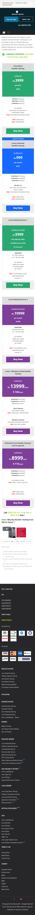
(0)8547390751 (6, 606)
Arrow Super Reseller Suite (9, 840)
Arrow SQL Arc (6, 834)
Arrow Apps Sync (6, 774)
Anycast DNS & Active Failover (10, 780)
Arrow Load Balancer (8, 772)
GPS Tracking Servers (8, 757)
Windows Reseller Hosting (9, 676)
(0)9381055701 (6, 603)
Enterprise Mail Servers (8, 752)
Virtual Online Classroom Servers (11, 763)
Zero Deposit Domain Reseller (10, 687)
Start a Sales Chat (7, 589)
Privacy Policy (6, 853)
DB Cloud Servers (7, 803)
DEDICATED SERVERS (8, 739)
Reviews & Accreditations (9, 878)
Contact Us (5, 886)
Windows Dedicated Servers (10, 746)
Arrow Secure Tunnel (8, 828)
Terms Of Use (6, 858)
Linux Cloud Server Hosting (9, 791)
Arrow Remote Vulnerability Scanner (12, 843)
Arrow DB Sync (6, 777)
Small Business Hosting (8, 706)
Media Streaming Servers (9, 755)
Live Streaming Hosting (8, 715)
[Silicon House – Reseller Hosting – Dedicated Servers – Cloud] (4, 32)
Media (3, 875)
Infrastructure (6, 872)
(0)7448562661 (6, 600)
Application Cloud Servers (9, 800)
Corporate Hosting (7, 709)
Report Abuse (5, 889)
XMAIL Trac (5, 837)
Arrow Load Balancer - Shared (10, 717)
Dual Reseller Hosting (8, 682)
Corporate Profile (7, 869)
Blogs (3, 881)
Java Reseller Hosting (8, 679)
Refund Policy (5, 855)
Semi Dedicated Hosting (9, 712)
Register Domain (6, 726)
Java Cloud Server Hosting (9, 797)
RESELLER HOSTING (7, 669)
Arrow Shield (5, 831)
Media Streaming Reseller (9, 684)
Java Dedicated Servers (8, 749)
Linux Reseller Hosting (8, 673)
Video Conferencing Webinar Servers (12, 760)
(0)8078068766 (6, 609)
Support (4, 884)
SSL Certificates (6, 732)
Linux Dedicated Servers (9, 743)
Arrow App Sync (6, 823)
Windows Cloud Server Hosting (11, 794)
